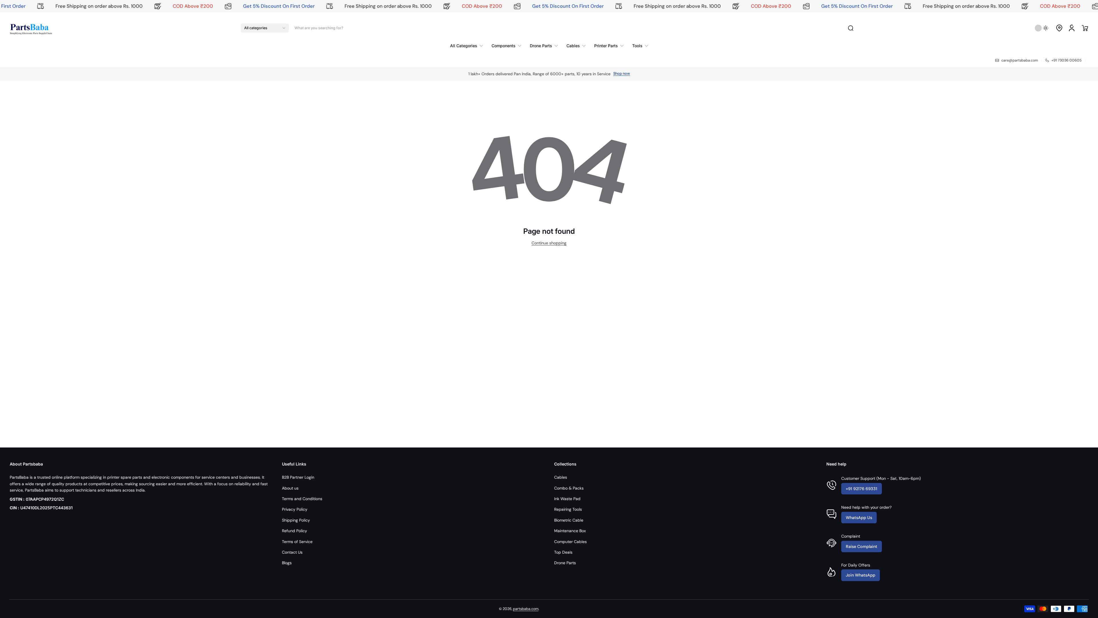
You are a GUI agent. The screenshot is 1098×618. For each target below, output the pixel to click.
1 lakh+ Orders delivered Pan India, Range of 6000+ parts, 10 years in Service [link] (539, 73)
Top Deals (563, 552)
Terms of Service (297, 541)
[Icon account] (1071, 28)
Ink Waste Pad (567, 498)
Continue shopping (549, 242)
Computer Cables (570, 541)
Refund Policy (294, 530)
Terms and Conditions (302, 498)
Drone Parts (565, 562)
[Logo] (30, 28)
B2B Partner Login (298, 477)
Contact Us (292, 552)
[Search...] (850, 28)
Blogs (287, 562)
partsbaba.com (525, 609)
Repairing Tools (568, 509)
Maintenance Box (570, 530)
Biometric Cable (568, 520)
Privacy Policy (294, 509)
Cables (560, 477)
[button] (265, 28)
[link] (468, 46)
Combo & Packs (569, 488)
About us (290, 488)
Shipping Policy (296, 520)
